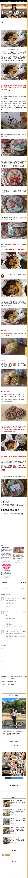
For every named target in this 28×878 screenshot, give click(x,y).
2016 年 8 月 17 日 (17, 49)
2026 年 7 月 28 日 (13, 833)
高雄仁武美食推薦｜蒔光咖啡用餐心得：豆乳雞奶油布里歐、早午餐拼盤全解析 (17, 811)
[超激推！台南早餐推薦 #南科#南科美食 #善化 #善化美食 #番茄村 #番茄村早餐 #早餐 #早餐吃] (14, 756)
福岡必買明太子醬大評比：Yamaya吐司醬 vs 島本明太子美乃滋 (17, 802)
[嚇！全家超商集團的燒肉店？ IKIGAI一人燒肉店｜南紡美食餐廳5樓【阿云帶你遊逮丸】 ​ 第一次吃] (6, 772)
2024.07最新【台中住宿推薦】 (6, 1)
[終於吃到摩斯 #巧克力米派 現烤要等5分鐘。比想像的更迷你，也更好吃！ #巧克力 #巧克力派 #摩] (22, 772)
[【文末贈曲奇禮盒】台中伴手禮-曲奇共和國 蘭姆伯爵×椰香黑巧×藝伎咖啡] (7, 554)
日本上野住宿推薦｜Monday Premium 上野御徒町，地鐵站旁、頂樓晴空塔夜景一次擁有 (17, 839)
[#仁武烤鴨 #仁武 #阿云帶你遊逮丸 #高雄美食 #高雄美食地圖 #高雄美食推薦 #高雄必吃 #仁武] (22, 764)
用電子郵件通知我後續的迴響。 (9, 681)
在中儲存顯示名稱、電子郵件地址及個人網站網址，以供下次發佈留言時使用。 (14, 677)
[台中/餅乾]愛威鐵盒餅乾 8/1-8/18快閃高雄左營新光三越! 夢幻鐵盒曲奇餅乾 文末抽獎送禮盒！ (18, 557)
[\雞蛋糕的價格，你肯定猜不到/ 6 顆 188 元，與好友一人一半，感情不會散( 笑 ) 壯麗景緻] (6, 756)
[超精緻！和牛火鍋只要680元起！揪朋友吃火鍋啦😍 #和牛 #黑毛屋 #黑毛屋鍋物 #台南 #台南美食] (14, 764)
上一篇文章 (6, 588)
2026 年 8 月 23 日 (13, 805)
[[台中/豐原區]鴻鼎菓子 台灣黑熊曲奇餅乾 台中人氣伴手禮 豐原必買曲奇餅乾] (6, 567)
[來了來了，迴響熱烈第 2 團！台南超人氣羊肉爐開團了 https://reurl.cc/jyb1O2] (6, 764)
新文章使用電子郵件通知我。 (9, 684)
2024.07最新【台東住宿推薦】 (18, 1)
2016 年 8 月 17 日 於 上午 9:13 (16, 598)
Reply (24, 598)
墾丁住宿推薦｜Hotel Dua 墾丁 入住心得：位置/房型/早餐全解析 (17, 820)
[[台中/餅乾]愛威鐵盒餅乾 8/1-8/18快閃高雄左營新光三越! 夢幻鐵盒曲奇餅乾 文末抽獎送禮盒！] (18, 550)
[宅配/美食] (11, 49)
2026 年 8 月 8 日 (13, 814)
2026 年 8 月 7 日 (13, 823)
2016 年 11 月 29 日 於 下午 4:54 (14, 631)
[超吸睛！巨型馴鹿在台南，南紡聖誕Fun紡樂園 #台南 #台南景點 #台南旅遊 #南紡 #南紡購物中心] (22, 756)
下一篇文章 (22, 588)
